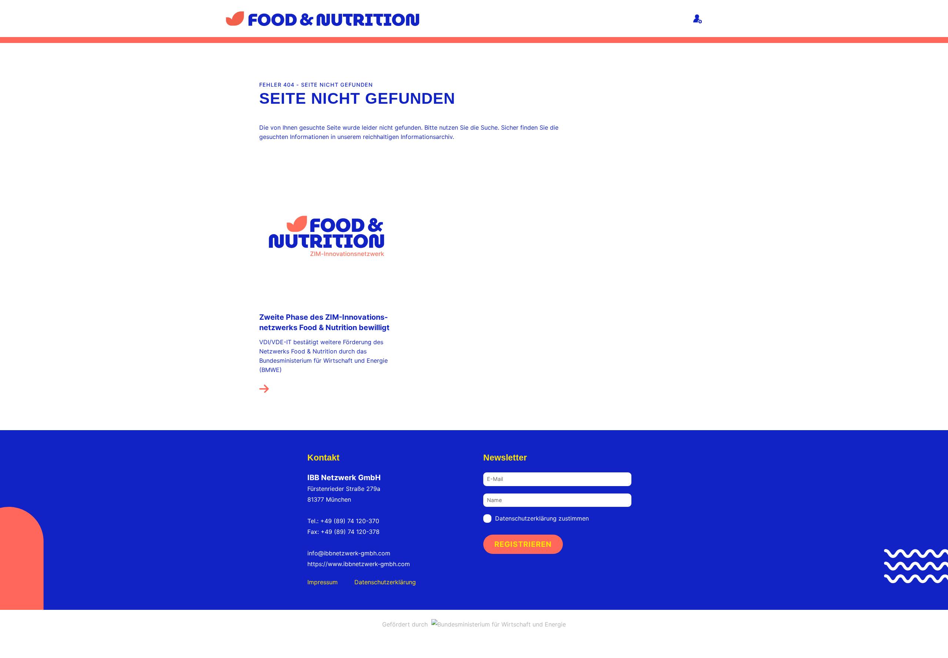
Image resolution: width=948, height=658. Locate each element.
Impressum (322, 582)
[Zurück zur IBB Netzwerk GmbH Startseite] (322, 17)
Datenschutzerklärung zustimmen (542, 518)
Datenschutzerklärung (385, 582)
